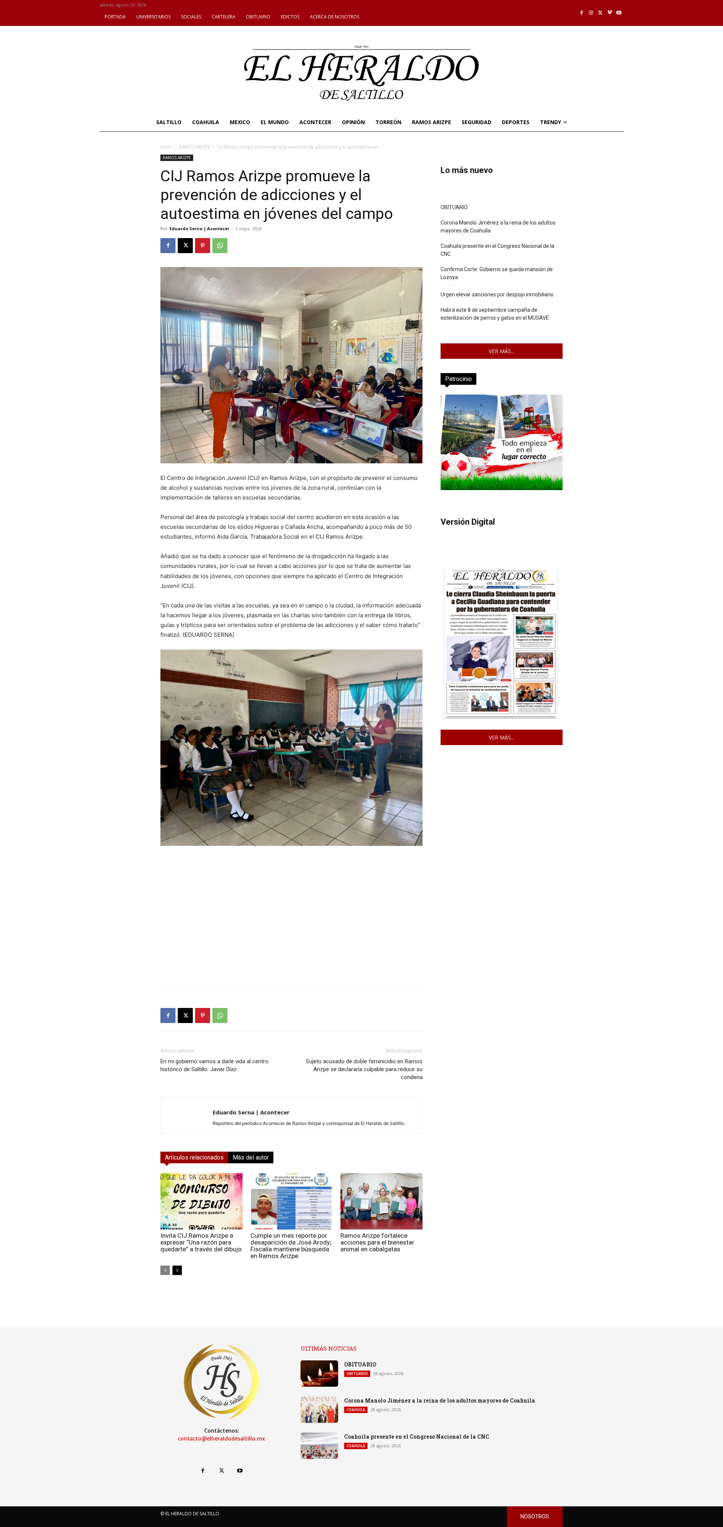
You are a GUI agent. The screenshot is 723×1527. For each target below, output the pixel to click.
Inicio (166, 147)
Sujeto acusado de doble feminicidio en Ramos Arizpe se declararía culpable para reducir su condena (364, 1069)
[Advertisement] (291, 928)
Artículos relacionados (194, 1157)
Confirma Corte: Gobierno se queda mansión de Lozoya (497, 273)
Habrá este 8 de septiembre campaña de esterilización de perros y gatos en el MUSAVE (495, 314)
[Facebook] (582, 13)
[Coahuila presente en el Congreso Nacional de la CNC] (319, 1446)
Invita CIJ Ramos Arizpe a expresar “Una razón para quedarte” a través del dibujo (201, 1242)
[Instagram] (591, 13)
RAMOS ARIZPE (194, 147)
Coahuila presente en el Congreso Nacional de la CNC (497, 250)
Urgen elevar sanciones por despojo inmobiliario (497, 294)
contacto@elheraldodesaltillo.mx (221, 1438)
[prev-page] (165, 1270)
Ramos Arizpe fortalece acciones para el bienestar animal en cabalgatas (377, 1242)
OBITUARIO (454, 207)
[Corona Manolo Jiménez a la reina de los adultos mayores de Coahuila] (319, 1409)
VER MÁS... (501, 351)
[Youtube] (619, 13)
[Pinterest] (202, 245)
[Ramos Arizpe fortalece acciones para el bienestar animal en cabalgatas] (381, 1201)
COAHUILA (355, 1409)
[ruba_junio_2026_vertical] (502, 488)
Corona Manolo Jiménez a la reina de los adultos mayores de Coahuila (498, 227)
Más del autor (251, 1157)
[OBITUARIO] (319, 1373)
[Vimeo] (610, 13)
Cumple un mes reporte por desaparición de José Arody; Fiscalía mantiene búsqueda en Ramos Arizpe (290, 1246)
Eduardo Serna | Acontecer (199, 228)
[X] (600, 13)
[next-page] (177, 1270)
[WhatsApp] (219, 245)
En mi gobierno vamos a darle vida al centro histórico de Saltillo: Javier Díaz (214, 1065)
